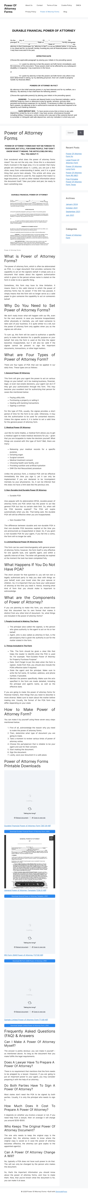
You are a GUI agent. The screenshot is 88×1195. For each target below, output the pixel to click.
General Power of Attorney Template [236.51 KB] (25, 890)
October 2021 (72, 208)
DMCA (78, 5)
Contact (40, 5)
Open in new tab (39, 818)
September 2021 (73, 212)
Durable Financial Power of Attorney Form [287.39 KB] (27, 826)
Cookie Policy (66, 5)
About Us (28, 5)
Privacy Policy (30, 12)
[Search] (81, 132)
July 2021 (70, 215)
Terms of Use (52, 5)
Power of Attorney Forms (49, 12)
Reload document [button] (22, 818)
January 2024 (72, 204)
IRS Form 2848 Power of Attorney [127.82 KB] (23, 955)
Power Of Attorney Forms (10, 8)
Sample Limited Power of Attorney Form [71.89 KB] (26, 1020)
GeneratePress (61, 1192)
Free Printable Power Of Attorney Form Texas (74, 182)
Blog (65, 12)
